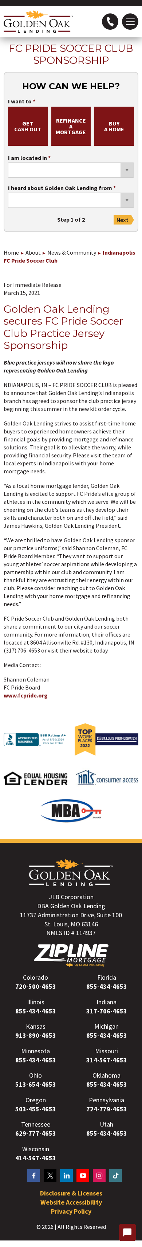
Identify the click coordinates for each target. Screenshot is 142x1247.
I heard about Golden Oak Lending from (60, 188)
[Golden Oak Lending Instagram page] (99, 1175)
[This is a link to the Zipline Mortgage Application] (71, 955)
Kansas (36, 1026)
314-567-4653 (106, 1060)
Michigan (106, 1026)
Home (11, 252)
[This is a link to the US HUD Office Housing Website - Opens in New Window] (35, 788)
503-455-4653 (35, 1109)
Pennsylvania (106, 1100)
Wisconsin (35, 1149)
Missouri (106, 1051)
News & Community (71, 252)
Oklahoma (106, 1075)
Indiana (106, 1002)
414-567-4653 (35, 1158)
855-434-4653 (106, 986)
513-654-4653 (35, 1084)
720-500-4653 (35, 986)
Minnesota (35, 1051)
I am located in (27, 158)
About (33, 252)
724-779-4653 (106, 1109)
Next (123, 219)
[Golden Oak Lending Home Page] (38, 21)
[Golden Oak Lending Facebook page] (33, 1175)
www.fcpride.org (26, 695)
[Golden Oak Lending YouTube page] (82, 1175)
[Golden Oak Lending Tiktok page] (115, 1175)
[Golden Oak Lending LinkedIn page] (66, 1175)
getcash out (27, 126)
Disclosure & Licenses (71, 1193)
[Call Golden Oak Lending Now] (110, 21)
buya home (114, 126)
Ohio (35, 1075)
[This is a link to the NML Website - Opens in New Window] (106, 789)
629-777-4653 (35, 1133)
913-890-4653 (35, 1035)
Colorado (35, 977)
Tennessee (35, 1124)
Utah (106, 1124)
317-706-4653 (106, 1011)
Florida (106, 977)
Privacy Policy (71, 1211)
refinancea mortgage (71, 126)
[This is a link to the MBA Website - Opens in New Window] (71, 820)
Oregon (35, 1100)
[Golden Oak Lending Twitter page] (50, 1175)
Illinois (35, 1002)
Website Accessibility (71, 1202)
